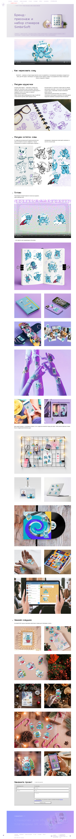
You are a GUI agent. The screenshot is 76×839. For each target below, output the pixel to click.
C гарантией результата (38, 782)
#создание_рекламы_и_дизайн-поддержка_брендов (38, 33)
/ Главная (16, 5)
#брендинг (17, 33)
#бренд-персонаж (24, 33)
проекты (20, 5)
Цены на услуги (24, 1)
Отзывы (35, 1)
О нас (30, 1)
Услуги (10, 1)
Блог (41, 1)
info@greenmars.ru (62, 835)
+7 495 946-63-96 (53, 1)
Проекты (16, 1)
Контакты (46, 1)
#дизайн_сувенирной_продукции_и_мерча (57, 33)
